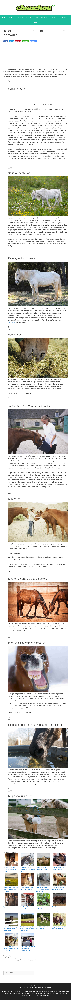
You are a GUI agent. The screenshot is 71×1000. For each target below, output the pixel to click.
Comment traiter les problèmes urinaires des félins (21, 960)
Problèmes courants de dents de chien (17, 958)
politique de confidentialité (29, 987)
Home (4, 17)
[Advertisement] (35, 55)
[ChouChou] (35, 7)
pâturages (11, 322)
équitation (8, 956)
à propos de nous (44, 987)
